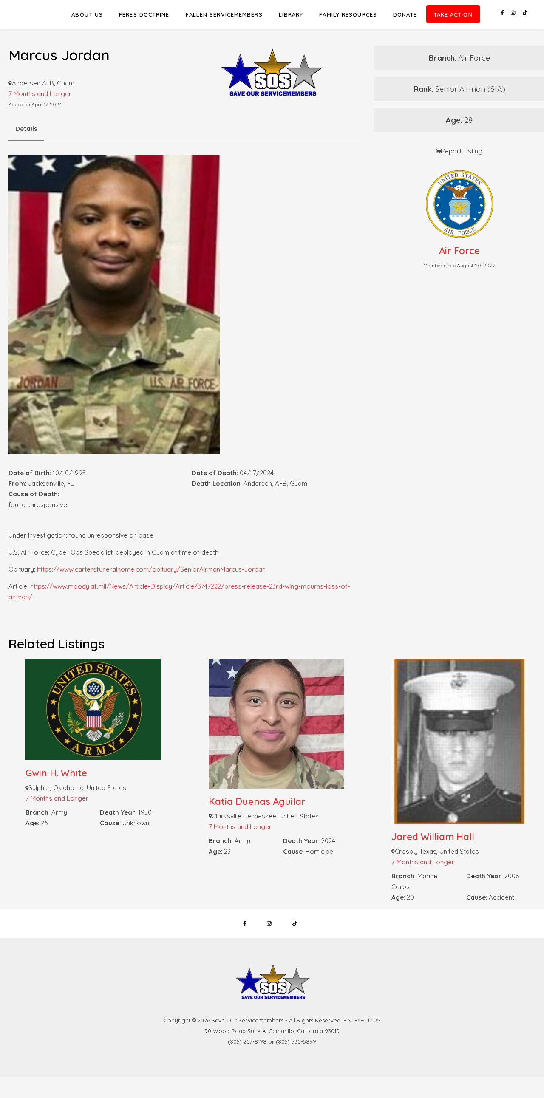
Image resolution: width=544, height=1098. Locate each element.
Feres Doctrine (144, 14)
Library (291, 14)
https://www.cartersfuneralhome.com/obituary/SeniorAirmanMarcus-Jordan (151, 569)
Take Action (453, 14)
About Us (87, 14)
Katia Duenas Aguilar (257, 801)
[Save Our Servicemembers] (272, 55)
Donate (405, 14)
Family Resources (348, 14)
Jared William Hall (432, 837)
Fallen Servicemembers (224, 14)
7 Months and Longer (57, 798)
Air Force (459, 251)
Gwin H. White (56, 773)
